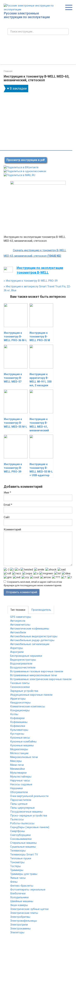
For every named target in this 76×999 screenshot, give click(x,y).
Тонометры (17, 862)
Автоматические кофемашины (29, 628)
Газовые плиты (20, 683)
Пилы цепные (18, 804)
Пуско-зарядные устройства (28, 815)
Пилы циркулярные (22, 807)
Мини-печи (17, 765)
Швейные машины (21, 901)
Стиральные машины (23, 842)
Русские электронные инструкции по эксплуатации (27, 15)
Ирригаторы (18, 698)
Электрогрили (19, 924)
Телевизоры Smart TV (24, 854)
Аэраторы (16, 648)
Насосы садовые (21, 784)
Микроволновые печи (24, 757)
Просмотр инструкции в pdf (25, 160)
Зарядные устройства (24, 691)
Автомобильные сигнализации (29, 644)
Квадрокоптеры (20, 702)
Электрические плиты (24, 913)
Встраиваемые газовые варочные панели (36, 671)
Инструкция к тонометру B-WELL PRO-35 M (40, 336)
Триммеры (16, 870)
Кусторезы (17, 733)
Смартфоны (17, 831)
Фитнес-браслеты (21, 885)
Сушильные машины (23, 846)
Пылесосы (17, 819)
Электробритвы (20, 916)
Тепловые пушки (20, 858)
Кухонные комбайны (23, 741)
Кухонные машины (22, 745)
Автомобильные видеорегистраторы (33, 636)
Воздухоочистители (22, 667)
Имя (7, 492)
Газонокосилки (20, 687)
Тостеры (15, 866)
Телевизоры (18, 850)
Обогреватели (19, 792)
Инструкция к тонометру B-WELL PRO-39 (31, 280)
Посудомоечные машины (26, 811)
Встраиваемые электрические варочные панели (40, 679)
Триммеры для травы (23, 874)
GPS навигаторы (20, 617)
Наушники (16, 788)
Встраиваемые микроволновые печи (33, 675)
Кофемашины (18, 722)
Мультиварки (18, 772)
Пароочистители (20, 800)
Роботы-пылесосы (22, 823)
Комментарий (12, 529)
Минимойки (17, 768)
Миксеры (16, 761)
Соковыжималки (21, 839)
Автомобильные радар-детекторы (32, 640)
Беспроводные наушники (26, 655)
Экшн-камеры (19, 905)
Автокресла (17, 620)
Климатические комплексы (27, 706)
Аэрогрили (17, 652)
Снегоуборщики (20, 835)
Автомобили (18, 632)
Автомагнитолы (20, 624)
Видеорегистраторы (23, 659)
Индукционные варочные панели (31, 694)
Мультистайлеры (20, 776)
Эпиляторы (17, 932)
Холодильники (19, 897)
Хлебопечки (17, 893)
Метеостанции (19, 753)
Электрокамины (20, 928)
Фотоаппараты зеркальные (27, 889)
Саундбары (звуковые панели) (29, 827)
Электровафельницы (23, 920)
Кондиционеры (20, 710)
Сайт (7, 517)
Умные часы (18, 878)
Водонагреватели (21, 663)
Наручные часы (20, 780)
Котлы (14, 714)
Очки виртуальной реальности (29, 796)
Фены (14, 881)
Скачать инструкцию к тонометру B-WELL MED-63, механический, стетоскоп (35, 253)
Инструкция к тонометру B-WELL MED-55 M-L (15, 423)
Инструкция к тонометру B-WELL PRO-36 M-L (15, 336)
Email (8, 504)
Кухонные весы (20, 737)
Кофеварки (17, 718)
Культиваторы (19, 729)
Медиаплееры (19, 749)
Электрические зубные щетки (29, 909)
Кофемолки (17, 726)
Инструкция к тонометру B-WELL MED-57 (13, 378)
